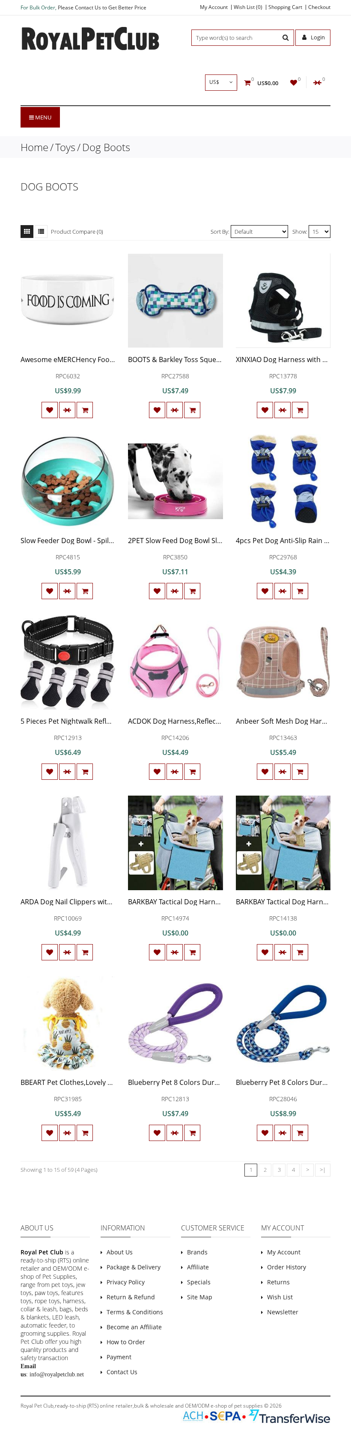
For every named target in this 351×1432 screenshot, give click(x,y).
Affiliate (198, 1267)
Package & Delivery (134, 1267)
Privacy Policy (126, 1282)
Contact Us (122, 1372)
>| (323, 1170)
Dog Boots (106, 147)
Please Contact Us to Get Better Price (102, 7)
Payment (119, 1357)
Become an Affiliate (134, 1327)
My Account (214, 7)
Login (317, 37)
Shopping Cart (285, 7)
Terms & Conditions (135, 1312)
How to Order (126, 1342)
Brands (197, 1252)
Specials (199, 1282)
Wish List (280, 1297)
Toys (65, 147)
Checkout (319, 7)
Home (34, 147)
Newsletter (282, 1312)
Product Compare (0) (77, 231)
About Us (120, 1252)
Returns (278, 1282)
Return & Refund (131, 1297)
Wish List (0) (248, 7)
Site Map (199, 1297)
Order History (286, 1267)
